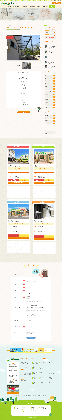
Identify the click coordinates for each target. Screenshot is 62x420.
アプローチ (34, 364)
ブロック (41, 364)
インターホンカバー (43, 359)
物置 (33, 366)
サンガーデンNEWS (24, 367)
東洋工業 (16, 410)
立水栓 (50, 363)
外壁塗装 (34, 371)
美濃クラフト (42, 410)
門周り (34, 382)
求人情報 (55, 0)
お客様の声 (23, 366)
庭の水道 (34, 377)
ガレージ (41, 371)
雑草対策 (34, 373)
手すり (41, 379)
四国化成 (41, 409)
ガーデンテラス (51, 378)
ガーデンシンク (42, 361)
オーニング (50, 381)
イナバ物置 (42, 407)
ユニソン (24, 410)
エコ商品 (41, 382)
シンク (41, 373)
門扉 (49, 374)
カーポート (34, 361)
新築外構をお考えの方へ (24, 362)
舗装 (33, 379)
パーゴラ (50, 372)
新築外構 (34, 378)
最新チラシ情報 (32, 6)
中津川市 (36, 395)
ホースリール (51, 359)
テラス (41, 369)
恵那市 (16, 395)
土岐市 (43, 395)
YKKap (33, 407)
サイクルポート (51, 379)
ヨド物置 (16, 408)
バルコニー (42, 376)
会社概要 (52, 0)
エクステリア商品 (45, 6)
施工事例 (51, 6)
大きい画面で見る (13, 392)
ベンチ (41, 378)
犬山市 (25, 395)
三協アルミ (25, 407)
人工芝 (50, 367)
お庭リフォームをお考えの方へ (25, 363)
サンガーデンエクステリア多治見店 (26, 372)
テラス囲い (50, 376)
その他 (34, 384)
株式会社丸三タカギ (35, 410)
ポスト (50, 369)
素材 (41, 372)
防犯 (33, 383)
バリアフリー (35, 374)
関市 (27, 395)
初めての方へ (10, 6)
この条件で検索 (50, 37)
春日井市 (33, 395)
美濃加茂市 (40, 395)
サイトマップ (59, 0)
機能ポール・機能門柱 (52, 364)
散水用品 (50, 377)
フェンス (41, 368)
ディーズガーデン (26, 408)
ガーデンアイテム (51, 366)
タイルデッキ (35, 376)
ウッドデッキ (51, 368)
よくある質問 (23, 381)
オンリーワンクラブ (43, 408)
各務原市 (29, 395)
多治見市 (18, 29)
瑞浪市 (46, 395)
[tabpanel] (23, 47)
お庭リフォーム (35, 367)
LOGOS (16, 413)
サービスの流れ (17, 6)
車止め (41, 377)
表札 (41, 381)
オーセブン (25, 413)
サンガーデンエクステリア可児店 (26, 373)
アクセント (42, 367)
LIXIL (16, 407)
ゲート (41, 363)
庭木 (33, 368)
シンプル (15, 29)
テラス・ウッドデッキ (10, 29)
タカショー (25, 409)
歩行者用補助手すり (51, 373)
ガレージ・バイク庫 (36, 372)
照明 (49, 382)
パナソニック (34, 409)
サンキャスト (34, 408)
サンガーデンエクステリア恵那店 (26, 374)
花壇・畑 (34, 381)
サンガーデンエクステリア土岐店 (26, 375)
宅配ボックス (42, 374)
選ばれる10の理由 (25, 6)
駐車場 (34, 359)
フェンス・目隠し (35, 363)
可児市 (18, 395)
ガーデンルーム (35, 369)
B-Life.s (16, 409)
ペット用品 (42, 366)
